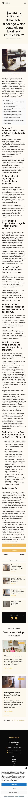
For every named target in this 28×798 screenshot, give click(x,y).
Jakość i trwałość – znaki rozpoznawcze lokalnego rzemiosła (12, 112)
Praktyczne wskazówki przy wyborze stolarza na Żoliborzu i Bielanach (14, 121)
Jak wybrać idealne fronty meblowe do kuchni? (16, 603)
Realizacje (20, 38)
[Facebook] (12, 618)
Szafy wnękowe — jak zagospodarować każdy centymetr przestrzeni (17, 591)
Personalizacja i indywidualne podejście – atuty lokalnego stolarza (14, 109)
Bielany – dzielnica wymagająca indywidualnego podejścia (10, 106)
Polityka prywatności (19, 796)
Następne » (22, 720)
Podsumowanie (7, 123)
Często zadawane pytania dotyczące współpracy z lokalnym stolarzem (12, 118)
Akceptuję (14, 784)
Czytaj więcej (8, 668)
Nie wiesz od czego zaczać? (13, 656)
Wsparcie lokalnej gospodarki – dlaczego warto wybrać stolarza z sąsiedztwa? (13, 115)
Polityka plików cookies (9, 796)
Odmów (14, 788)
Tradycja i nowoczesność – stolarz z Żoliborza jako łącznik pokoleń (14, 102)
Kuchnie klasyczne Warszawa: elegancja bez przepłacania (18, 579)
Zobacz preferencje (14, 792)
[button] (26, 768)
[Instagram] (16, 618)
